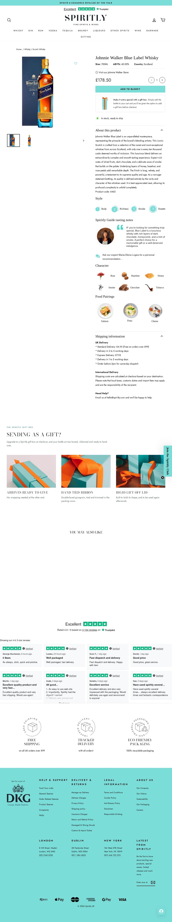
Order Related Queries (48, 799)
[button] (168, 461)
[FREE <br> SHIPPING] (32, 727)
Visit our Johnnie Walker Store (113, 72)
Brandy (83, 30)
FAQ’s (41, 815)
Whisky (18, 30)
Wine (138, 30)
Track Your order (46, 788)
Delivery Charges (79, 797)
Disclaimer (108, 808)
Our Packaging (143, 804)
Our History (141, 793)
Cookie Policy (110, 797)
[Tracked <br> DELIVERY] (86, 727)
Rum (41, 30)
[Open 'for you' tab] (161, 911)
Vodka (53, 30)
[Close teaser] (162, 477)
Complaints (44, 809)
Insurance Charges (79, 814)
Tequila (67, 30)
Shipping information (110, 336)
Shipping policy (78, 808)
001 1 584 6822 (79, 855)
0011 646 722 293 (112, 855)
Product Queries (46, 804)
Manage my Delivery (80, 792)
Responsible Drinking (113, 814)
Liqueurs (99, 30)
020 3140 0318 (46, 855)
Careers (140, 809)
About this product (108, 130)
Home (19, 49)
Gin (30, 30)
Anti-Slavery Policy (112, 803)
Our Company (142, 788)
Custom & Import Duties (82, 830)
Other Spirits (120, 30)
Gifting (86, 36)
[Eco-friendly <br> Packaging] (140, 727)
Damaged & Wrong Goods (83, 825)
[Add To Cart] (38, 577)
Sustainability (142, 799)
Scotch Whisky (39, 49)
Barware (152, 30)
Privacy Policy (77, 803)
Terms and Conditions (113, 792)
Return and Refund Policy (82, 819)
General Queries (46, 793)
